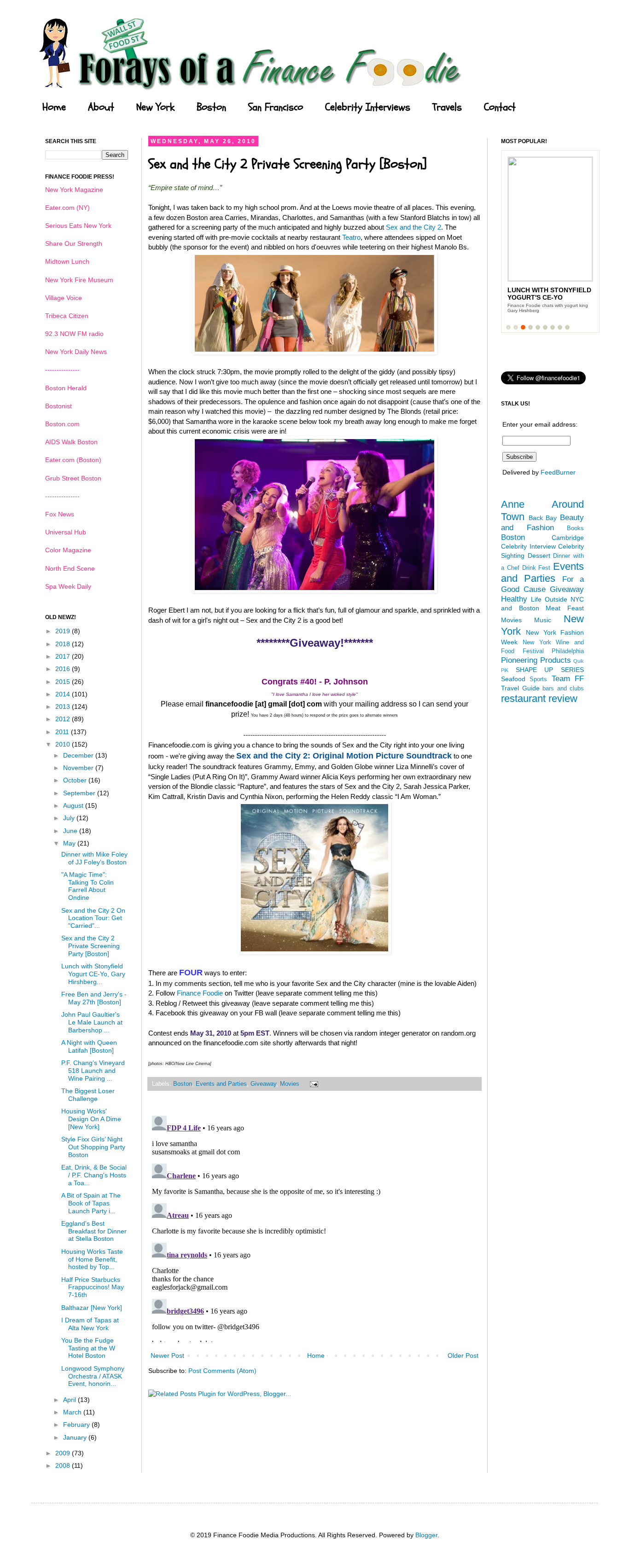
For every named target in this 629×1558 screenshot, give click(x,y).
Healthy (514, 599)
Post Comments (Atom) (222, 1370)
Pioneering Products (536, 660)
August (74, 805)
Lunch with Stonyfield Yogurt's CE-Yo (549, 293)
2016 (63, 668)
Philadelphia (568, 651)
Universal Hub (65, 532)
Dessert (539, 555)
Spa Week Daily (68, 586)
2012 (63, 719)
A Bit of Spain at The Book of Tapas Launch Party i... (91, 1203)
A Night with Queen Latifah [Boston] (89, 1046)
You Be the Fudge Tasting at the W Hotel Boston (88, 1348)
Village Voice (63, 297)
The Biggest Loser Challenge (88, 1094)
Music (542, 620)
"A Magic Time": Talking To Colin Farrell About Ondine (87, 886)
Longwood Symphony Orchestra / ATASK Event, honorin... (92, 1376)
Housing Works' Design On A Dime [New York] (91, 1118)
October (75, 780)
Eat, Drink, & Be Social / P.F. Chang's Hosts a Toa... (94, 1175)
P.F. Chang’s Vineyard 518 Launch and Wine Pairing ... (93, 1070)
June (71, 830)
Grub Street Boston (73, 478)
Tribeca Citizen (66, 315)
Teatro (351, 237)
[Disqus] (314, 1227)
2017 (63, 656)
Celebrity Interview (528, 546)
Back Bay (543, 517)
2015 (63, 681)
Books (575, 528)
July (69, 818)
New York (155, 107)
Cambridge (568, 537)
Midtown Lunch (67, 261)
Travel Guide (520, 688)
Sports (538, 679)
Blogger (426, 1535)
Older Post (463, 1355)
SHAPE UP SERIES (550, 669)
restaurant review (539, 698)
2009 (63, 1453)
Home (54, 107)
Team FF (568, 678)
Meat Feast (565, 608)
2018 (63, 644)
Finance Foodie (200, 993)
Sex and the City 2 (413, 227)
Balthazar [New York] (91, 1307)
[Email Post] (312, 1084)
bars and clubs (563, 688)
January (75, 1437)
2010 (63, 744)
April (70, 1399)
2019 (63, 631)
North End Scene (70, 568)
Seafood (513, 679)
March (73, 1412)
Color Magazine (68, 550)
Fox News (59, 514)
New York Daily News (76, 351)
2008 (63, 1465)
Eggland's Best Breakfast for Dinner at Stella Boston (94, 1231)
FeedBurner (558, 472)
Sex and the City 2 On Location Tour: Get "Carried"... (93, 918)
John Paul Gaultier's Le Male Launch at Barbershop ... (91, 1022)
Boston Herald (66, 388)
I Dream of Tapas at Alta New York (90, 1324)
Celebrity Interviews (367, 107)
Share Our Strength (73, 243)
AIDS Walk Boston (71, 442)
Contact (500, 107)
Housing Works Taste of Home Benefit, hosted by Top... (92, 1259)
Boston (211, 107)
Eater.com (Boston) (73, 459)
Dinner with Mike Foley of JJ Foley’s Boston (94, 858)
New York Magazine (74, 189)
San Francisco (275, 107)
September (80, 793)
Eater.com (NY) (67, 207)
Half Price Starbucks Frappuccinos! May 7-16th (92, 1287)
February (77, 1424)
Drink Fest (536, 568)
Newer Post (167, 1355)
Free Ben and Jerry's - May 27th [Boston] (94, 998)
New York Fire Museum (79, 280)
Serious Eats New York (78, 225)
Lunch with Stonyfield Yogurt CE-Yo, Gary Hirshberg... (93, 973)
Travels (447, 107)
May (70, 843)
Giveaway (263, 1084)
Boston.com (62, 424)
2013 (63, 706)
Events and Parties (221, 1084)
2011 (63, 732)
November (79, 767)
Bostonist (58, 406)
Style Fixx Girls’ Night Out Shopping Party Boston (93, 1146)
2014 (63, 694)
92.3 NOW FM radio (74, 333)
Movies (289, 1084)
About (101, 107)
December (79, 755)
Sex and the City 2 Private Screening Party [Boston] (90, 945)
